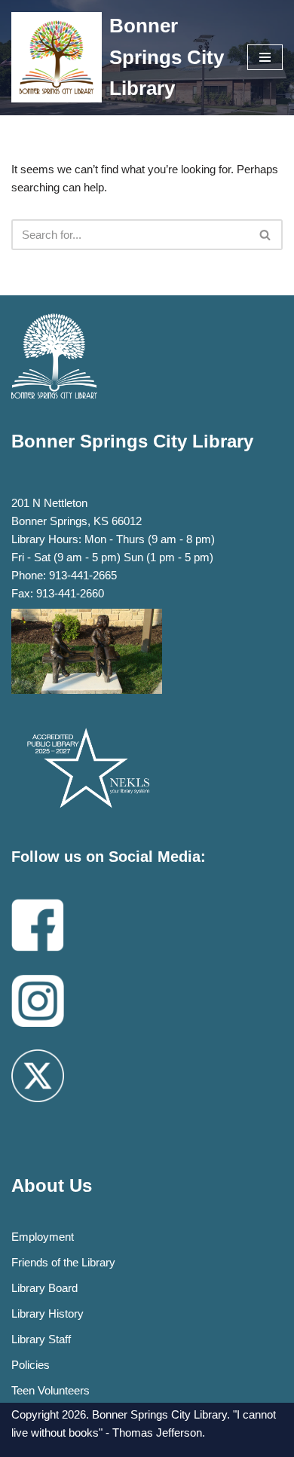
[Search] (266, 234)
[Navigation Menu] (265, 57)
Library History (47, 1313)
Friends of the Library (63, 1262)
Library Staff (41, 1339)
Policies (30, 1364)
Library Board (44, 1287)
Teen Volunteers (50, 1390)
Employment (42, 1236)
